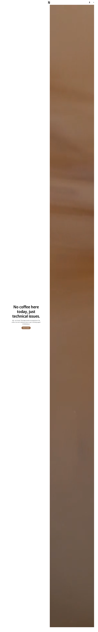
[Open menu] (93, 2)
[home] (49, 2)
